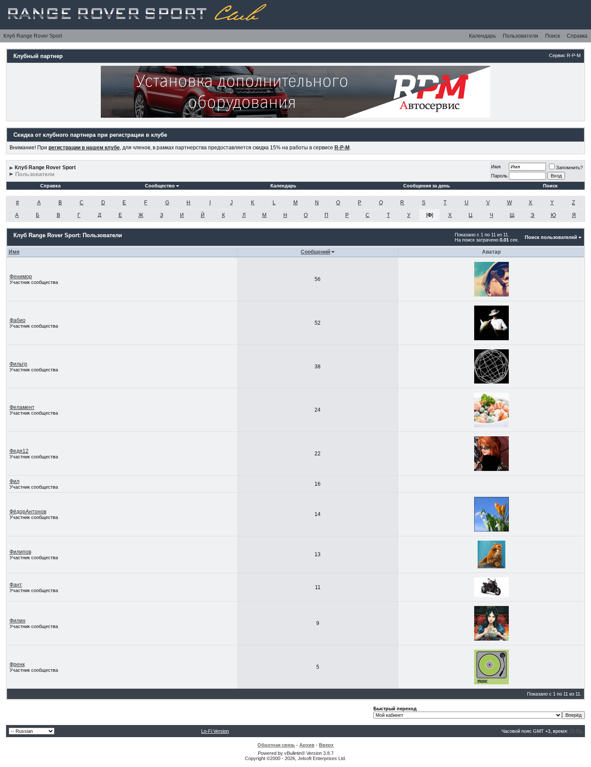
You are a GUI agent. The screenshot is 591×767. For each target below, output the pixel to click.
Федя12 (19, 451)
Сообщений (315, 252)
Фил (14, 481)
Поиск (552, 36)
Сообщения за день (426, 185)
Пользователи (520, 36)
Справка (577, 36)
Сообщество (160, 185)
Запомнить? (569, 167)
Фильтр (18, 364)
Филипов (20, 552)
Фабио (18, 320)
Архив (307, 745)
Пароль (499, 175)
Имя (496, 166)
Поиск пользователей (551, 237)
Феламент (22, 407)
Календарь (482, 36)
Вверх (326, 745)
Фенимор (21, 277)
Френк (17, 664)
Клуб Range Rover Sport (32, 36)
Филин (18, 621)
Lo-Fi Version (215, 731)
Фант (16, 585)
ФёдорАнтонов (28, 512)
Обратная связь (276, 745)
